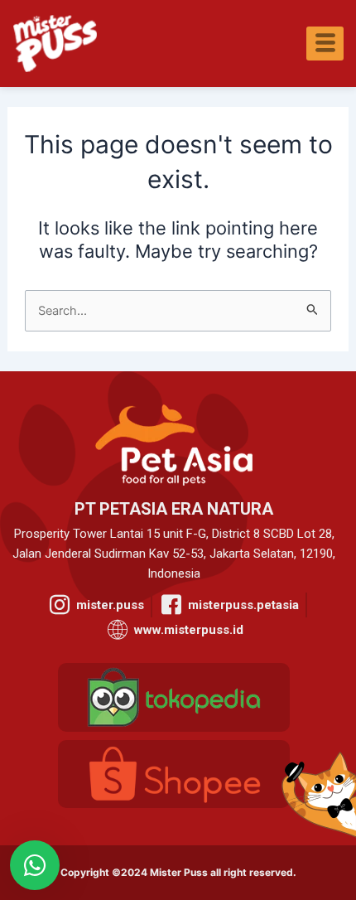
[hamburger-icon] (325, 43)
